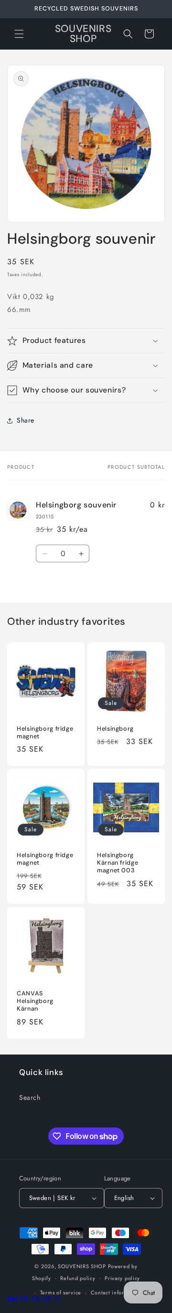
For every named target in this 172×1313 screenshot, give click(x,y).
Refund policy (77, 1278)
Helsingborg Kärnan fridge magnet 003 (117, 862)
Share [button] (25, 420)
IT (57, 1299)
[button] (19, 33)
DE (46, 1299)
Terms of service (60, 1292)
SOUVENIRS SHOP (82, 1266)
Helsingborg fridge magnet (45, 732)
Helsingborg (115, 729)
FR (36, 1299)
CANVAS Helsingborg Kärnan (35, 1001)
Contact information (116, 1292)
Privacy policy (122, 1278)
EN (12, 1299)
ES (25, 1299)
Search (30, 1097)
